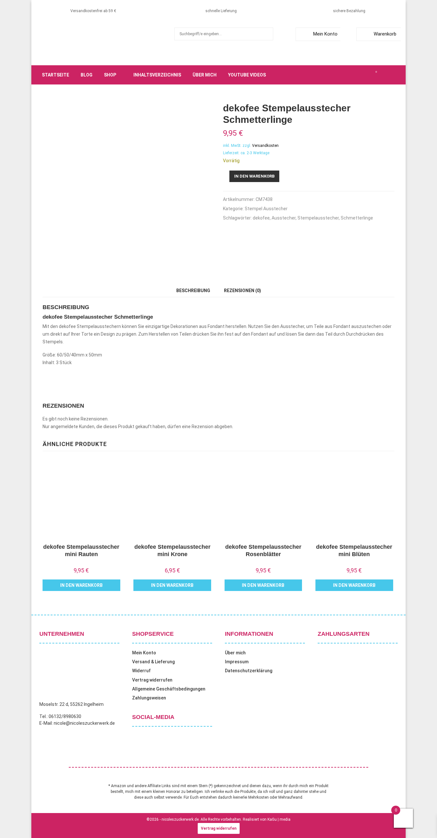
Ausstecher (284, 217)
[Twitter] (347, 75)
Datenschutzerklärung (248, 670)
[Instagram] (354, 75)
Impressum (237, 661)
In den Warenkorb (254, 176)
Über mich (205, 74)
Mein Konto (325, 34)
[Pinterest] (361, 75)
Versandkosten (265, 145)
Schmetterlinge (357, 217)
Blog (86, 74)
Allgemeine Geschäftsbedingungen (168, 688)
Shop (110, 74)
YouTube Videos (247, 74)
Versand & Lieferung (153, 661)
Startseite (55, 74)
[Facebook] (340, 75)
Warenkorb (385, 34)
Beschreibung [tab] (193, 290)
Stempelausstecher (318, 217)
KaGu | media (278, 819)
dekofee (261, 217)
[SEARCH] (266, 34)
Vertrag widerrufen (152, 679)
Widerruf (141, 670)
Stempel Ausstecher (266, 208)
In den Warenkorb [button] (81, 585)
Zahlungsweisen (149, 697)
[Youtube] (368, 75)
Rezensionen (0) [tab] (242, 290)
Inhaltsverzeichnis (157, 74)
